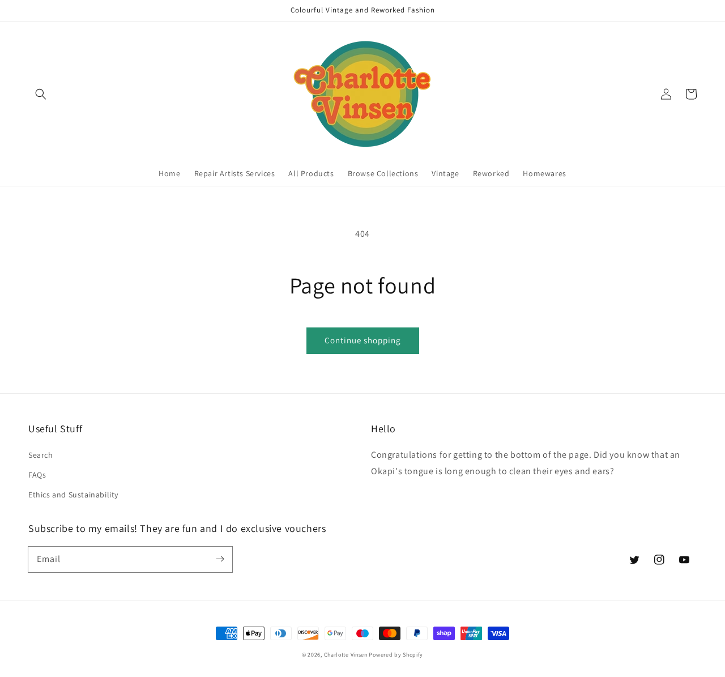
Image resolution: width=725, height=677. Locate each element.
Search (40, 455)
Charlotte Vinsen (346, 654)
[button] (40, 94)
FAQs (37, 475)
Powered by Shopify (396, 654)
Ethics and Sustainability (73, 494)
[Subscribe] (219, 559)
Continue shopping (363, 340)
